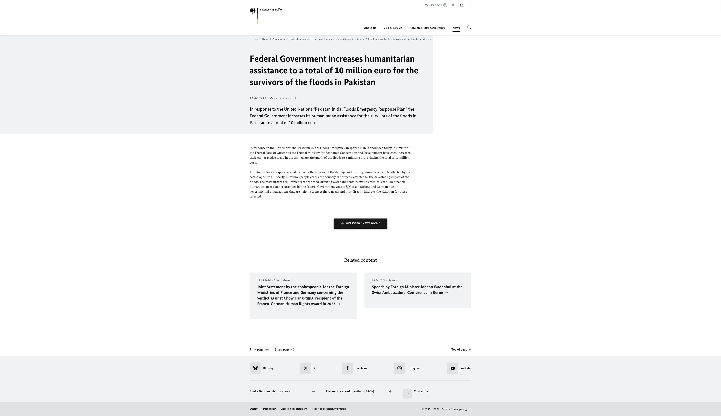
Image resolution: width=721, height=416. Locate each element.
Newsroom (279, 39)
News (456, 29)
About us (370, 28)
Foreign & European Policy (427, 28)
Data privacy (270, 408)
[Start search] (469, 28)
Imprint (254, 408)
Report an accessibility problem (329, 408)
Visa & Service (393, 28)
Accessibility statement (294, 408)
